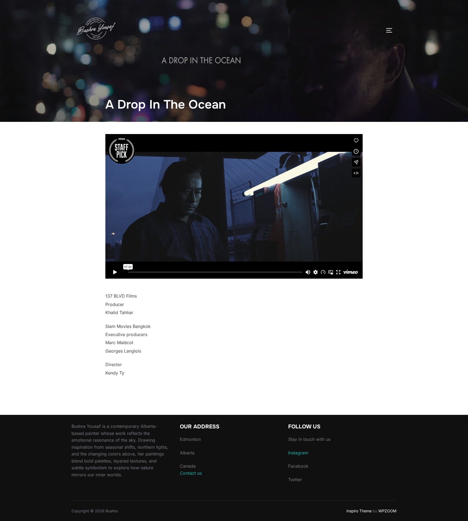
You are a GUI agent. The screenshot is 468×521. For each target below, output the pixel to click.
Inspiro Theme (359, 511)
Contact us (191, 473)
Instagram (298, 452)
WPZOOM (387, 511)
